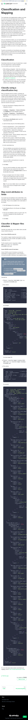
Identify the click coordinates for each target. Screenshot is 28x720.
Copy (25, 288)
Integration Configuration (10, 78)
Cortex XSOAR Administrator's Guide (17, 669)
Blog (3, 708)
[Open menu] (25, 717)
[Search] (26, 4)
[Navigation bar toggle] (2, 4)
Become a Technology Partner (8, 701)
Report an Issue (22, 679)
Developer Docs (5, 699)
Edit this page (6, 675)
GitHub (22, 0)
